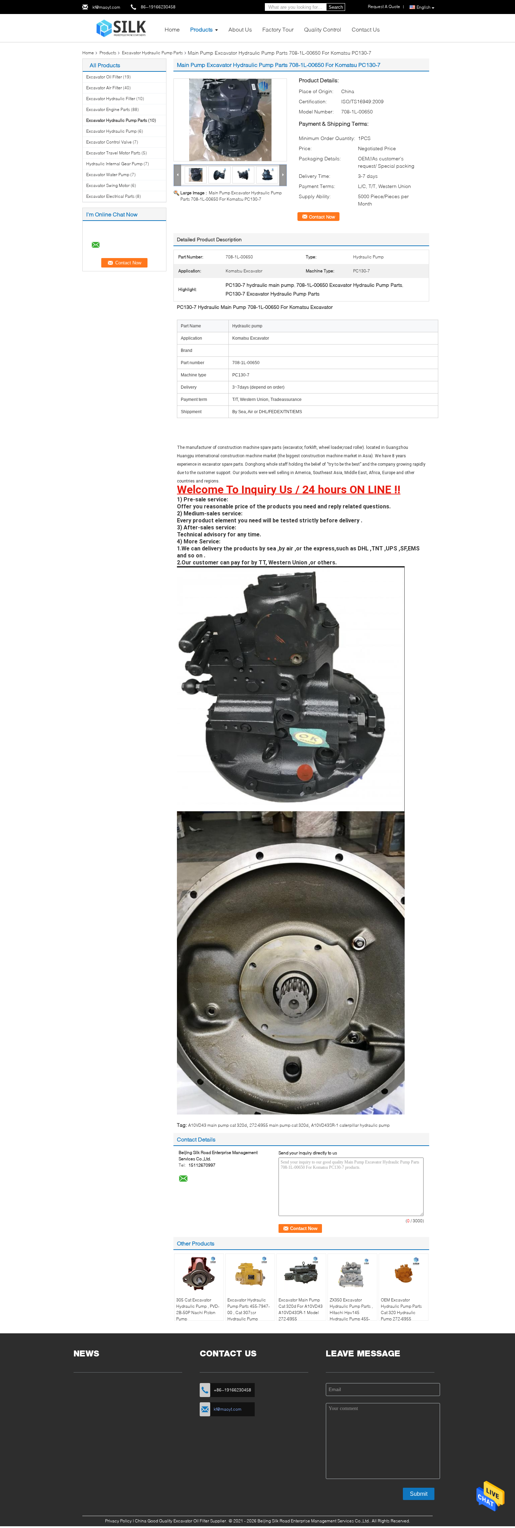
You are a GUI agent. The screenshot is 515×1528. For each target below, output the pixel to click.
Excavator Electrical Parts (110, 196)
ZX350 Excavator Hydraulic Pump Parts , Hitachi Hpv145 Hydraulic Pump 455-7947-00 (351, 1312)
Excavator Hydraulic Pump (111, 131)
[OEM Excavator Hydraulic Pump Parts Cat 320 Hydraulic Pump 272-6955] (403, 1273)
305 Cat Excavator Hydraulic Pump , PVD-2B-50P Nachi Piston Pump (197, 1309)
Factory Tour (278, 29)
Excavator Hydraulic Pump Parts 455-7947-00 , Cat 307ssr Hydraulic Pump (248, 1309)
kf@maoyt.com (106, 7)
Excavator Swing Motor (108, 185)
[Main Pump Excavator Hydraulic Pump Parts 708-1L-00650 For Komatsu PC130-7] (230, 119)
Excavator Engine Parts (108, 109)
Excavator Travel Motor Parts (113, 152)
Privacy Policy (118, 1520)
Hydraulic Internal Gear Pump (114, 163)
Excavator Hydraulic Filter (110, 98)
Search (336, 7)
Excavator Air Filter (104, 87)
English (424, 7)
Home (172, 29)
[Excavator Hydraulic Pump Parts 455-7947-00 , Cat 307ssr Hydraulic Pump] (250, 1273)
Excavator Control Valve (109, 142)
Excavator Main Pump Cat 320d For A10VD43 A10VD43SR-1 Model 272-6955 (301, 1309)
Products (201, 29)
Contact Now (322, 217)
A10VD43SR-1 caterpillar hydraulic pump (350, 1125)
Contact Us (366, 29)
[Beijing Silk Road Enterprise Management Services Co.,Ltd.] (121, 27)
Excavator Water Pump (107, 174)
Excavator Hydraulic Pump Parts (152, 52)
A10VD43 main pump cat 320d (217, 1125)
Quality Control (322, 29)
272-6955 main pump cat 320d (278, 1125)
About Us (240, 29)
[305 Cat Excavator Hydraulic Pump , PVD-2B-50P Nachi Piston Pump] (199, 1273)
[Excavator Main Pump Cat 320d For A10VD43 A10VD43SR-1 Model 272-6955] (301, 1273)
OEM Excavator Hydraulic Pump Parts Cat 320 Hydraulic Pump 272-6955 (401, 1309)
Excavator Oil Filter (104, 76)
